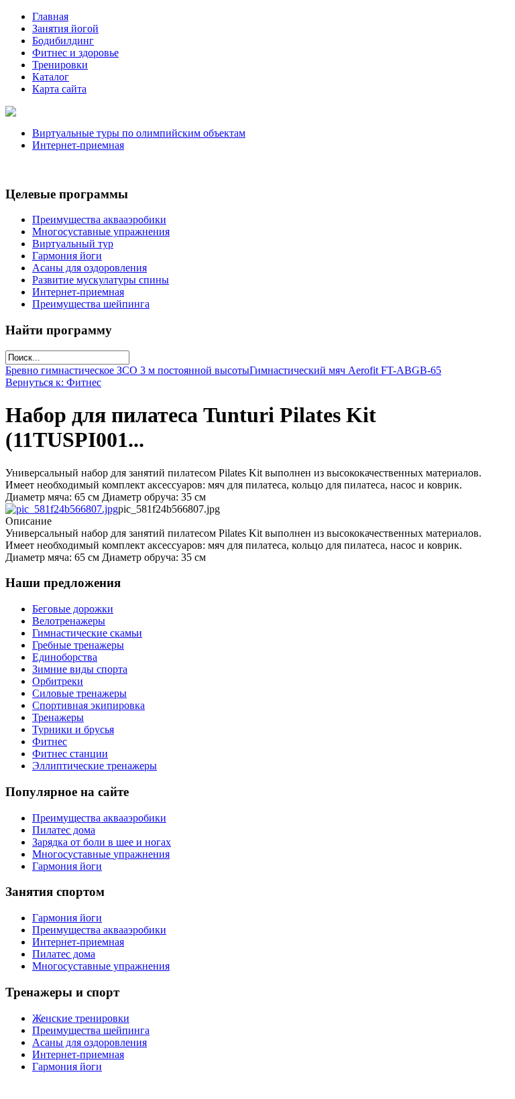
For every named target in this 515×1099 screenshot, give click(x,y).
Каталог (50, 76)
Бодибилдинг (63, 40)
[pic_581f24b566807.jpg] (61, 509)
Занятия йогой (65, 28)
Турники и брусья (73, 729)
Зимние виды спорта (79, 669)
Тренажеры (58, 717)
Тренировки (60, 64)
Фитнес (49, 741)
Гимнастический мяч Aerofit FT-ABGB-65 (345, 370)
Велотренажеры (68, 621)
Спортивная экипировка (88, 705)
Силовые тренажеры (79, 693)
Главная (50, 16)
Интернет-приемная (78, 145)
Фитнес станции (70, 753)
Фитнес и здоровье (75, 52)
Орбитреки (57, 681)
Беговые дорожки (72, 609)
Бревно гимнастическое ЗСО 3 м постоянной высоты (127, 370)
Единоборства (64, 657)
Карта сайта (59, 88)
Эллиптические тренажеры (94, 765)
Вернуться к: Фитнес (53, 382)
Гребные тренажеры (78, 645)
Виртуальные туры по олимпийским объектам (138, 133)
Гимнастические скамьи (87, 633)
